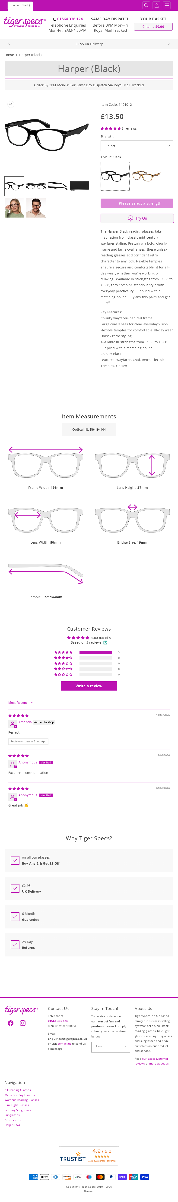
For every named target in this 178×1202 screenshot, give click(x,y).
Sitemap (89, 1191)
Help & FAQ (12, 1125)
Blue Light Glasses (17, 1105)
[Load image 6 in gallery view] (36, 208)
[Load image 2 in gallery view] (36, 186)
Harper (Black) (30, 55)
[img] (18, 715)
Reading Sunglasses (18, 1110)
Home (9, 55)
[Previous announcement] (9, 44)
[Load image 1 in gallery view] (14, 186)
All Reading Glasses (18, 1090)
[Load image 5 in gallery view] (14, 208)
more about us (159, 1063)
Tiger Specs (88, 1186)
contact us (65, 1044)
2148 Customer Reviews (102, 1160)
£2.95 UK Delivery (89, 44)
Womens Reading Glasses (22, 1100)
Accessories (13, 1120)
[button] (146, 5)
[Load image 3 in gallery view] (57, 186)
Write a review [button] (89, 685)
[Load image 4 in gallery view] (79, 186)
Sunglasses (12, 1115)
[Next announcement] (169, 44)
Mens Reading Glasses (20, 1095)
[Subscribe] (125, 1047)
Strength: (107, 136)
